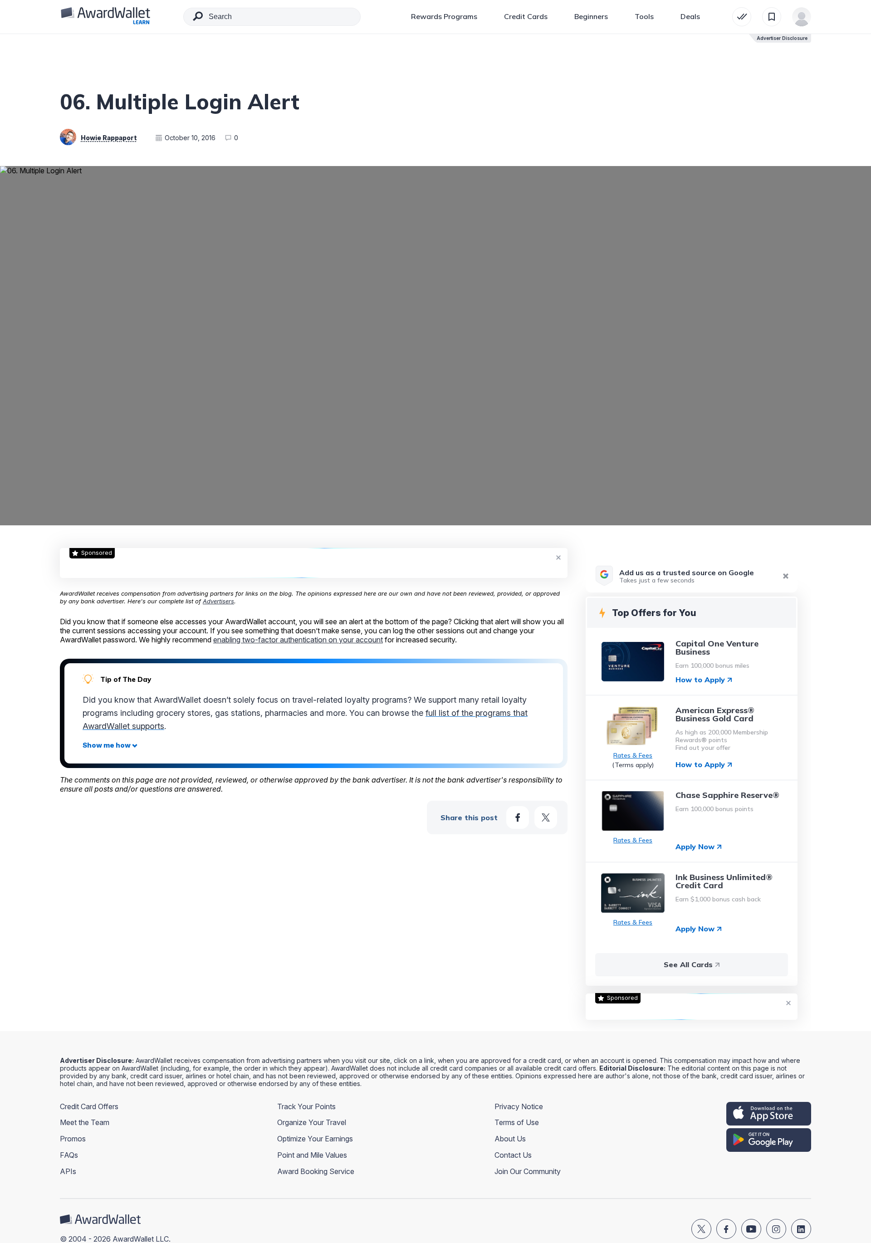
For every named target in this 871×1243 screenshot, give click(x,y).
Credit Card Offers (89, 1106)
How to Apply (700, 679)
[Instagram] (776, 1229)
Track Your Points (306, 1106)
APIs (68, 1171)
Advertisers (218, 601)
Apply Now (694, 846)
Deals (690, 16)
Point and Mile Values (312, 1155)
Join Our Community (527, 1171)
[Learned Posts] (741, 16)
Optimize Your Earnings (315, 1138)
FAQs (69, 1155)
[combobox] (271, 17)
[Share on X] (545, 817)
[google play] (768, 1140)
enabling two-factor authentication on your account (298, 639)
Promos (73, 1138)
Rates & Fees (632, 755)
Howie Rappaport (109, 138)
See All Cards (688, 964)
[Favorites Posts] (771, 16)
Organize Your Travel (311, 1122)
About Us (510, 1138)
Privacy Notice (518, 1106)
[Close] (785, 576)
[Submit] (197, 18)
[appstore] (768, 1114)
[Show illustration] (110, 745)
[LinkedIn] (801, 1229)
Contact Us (513, 1155)
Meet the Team (84, 1122)
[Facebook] (726, 1229)
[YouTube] (751, 1229)
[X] (701, 1229)
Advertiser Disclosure (782, 38)
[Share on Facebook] (517, 817)
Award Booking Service (315, 1171)
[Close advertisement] (558, 557)
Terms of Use (516, 1122)
